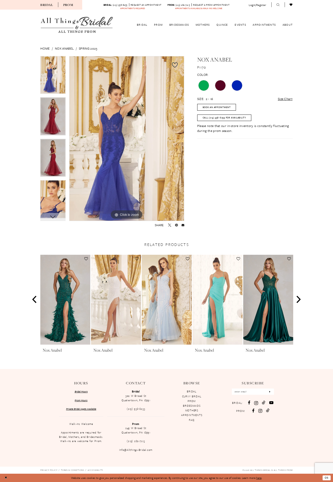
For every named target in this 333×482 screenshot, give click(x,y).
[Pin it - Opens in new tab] (176, 225)
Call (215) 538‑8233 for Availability (224, 117)
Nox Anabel (64, 48)
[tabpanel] (53, 77)
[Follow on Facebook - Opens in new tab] (253, 411)
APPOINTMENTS (191, 415)
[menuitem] (46, 4)
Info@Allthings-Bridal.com (135, 450)
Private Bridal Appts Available (81, 409)
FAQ (191, 420)
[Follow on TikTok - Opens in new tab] (268, 411)
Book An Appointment (217, 107)
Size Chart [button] (285, 98)
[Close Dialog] (5, 477)
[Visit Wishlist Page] (291, 5)
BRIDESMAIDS (191, 406)
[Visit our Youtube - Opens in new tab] (271, 403)
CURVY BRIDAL (191, 396)
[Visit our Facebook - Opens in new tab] (249, 403)
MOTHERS (191, 410)
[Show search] (278, 5)
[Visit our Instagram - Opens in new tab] (256, 403)
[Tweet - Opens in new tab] (169, 225)
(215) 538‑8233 (136, 409)
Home (45, 48)
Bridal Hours (81, 391)
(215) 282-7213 (136, 441)
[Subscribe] (270, 392)
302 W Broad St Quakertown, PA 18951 (135, 398)
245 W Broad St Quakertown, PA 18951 (135, 430)
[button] (257, 5)
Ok (327, 478)
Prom (68, 5)
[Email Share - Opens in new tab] (183, 225)
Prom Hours (81, 400)
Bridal (46, 5)
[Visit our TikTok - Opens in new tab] (263, 403)
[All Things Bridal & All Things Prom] (77, 25)
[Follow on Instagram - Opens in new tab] (260, 411)
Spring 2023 (88, 48)
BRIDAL (191, 391)
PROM (192, 401)
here (258, 478)
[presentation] (65, 300)
